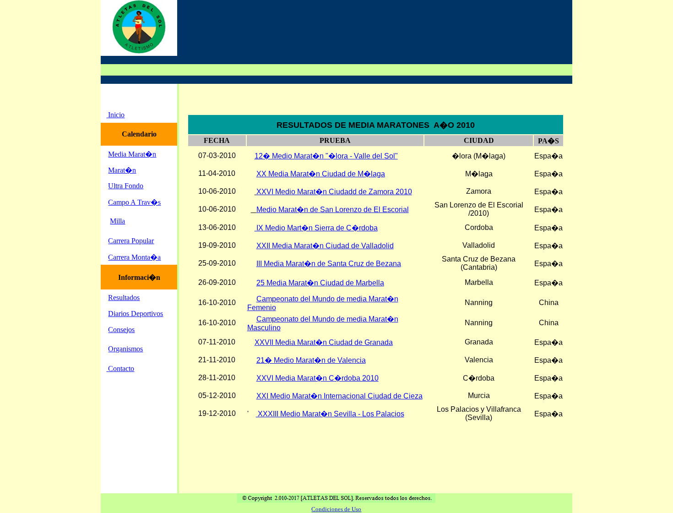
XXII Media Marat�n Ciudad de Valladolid (325, 246)
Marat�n (122, 170)
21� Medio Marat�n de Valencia (311, 360)
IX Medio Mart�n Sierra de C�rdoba (316, 228)
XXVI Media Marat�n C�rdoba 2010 (317, 378)
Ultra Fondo (125, 186)
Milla (117, 221)
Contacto (121, 368)
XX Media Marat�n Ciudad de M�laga (320, 174)
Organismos (125, 349)
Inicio (116, 115)
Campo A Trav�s (134, 202)
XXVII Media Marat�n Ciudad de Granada (324, 342)
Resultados (124, 297)
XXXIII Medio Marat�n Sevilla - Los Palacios (330, 414)
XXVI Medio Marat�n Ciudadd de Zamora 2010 (334, 192)
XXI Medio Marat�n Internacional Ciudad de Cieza (339, 396)
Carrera (119, 241)
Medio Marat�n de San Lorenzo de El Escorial (332, 209)
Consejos (121, 329)
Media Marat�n (132, 154)
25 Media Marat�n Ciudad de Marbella (320, 283)
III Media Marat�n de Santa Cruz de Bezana (328, 263)
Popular (142, 241)
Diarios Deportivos (135, 313)
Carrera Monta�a (134, 257)
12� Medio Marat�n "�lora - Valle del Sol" (326, 156)
